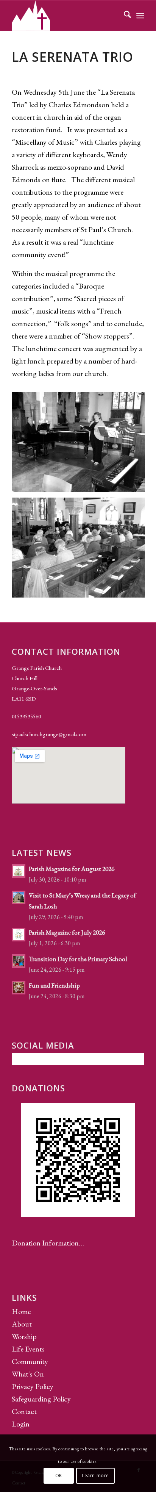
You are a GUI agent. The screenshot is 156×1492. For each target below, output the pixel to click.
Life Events (28, 1349)
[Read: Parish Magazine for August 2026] (18, 871)
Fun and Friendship (54, 985)
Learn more (95, 1475)
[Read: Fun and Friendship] (18, 987)
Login (21, 1424)
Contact (24, 1411)
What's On (28, 1374)
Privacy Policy (32, 1386)
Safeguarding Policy (41, 1399)
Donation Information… (48, 1243)
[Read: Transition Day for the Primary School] (18, 961)
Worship (24, 1336)
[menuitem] (123, 15)
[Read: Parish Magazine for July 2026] (18, 934)
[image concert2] (81, 550)
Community (30, 1361)
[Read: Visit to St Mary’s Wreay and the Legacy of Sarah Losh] (18, 897)
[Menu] (140, 15)
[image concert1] (81, 445)
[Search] (123, 15)
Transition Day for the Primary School (78, 959)
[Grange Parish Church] (65, 15)
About (22, 1324)
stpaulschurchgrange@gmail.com (49, 734)
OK (58, 1475)
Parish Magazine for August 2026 (71, 869)
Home (21, 1311)
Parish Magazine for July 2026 (67, 932)
